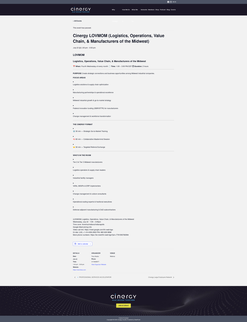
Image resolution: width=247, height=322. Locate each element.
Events (173, 9)
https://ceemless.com (79, 270)
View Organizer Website (98, 264)
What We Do (135, 12)
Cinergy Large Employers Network (160, 277)
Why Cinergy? (115, 12)
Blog (168, 9)
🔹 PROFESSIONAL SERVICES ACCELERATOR (93, 277)
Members (151, 9)
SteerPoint (137, 319)
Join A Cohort (123, 305)
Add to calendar (83, 244)
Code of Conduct (123, 318)
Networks (144, 9)
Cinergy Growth (81, 9)
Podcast (163, 9)
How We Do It (126, 12)
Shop (157, 9)
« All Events (77, 21)
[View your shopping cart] (171, 2)
